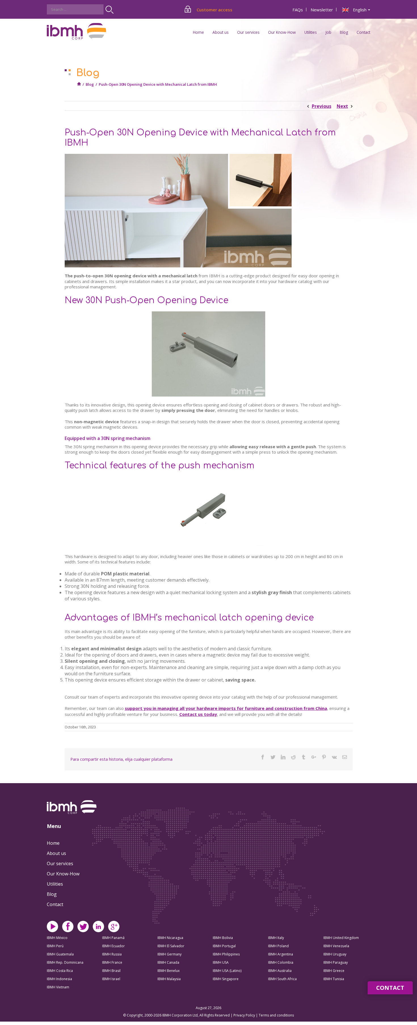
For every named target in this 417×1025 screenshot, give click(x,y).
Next (342, 106)
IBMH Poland (278, 946)
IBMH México (57, 937)
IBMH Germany (169, 954)
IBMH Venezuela (336, 946)
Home (198, 32)
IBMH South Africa (282, 978)
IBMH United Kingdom (341, 937)
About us (56, 853)
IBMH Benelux (168, 970)
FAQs (297, 9)
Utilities (55, 884)
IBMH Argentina (280, 954)
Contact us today (198, 714)
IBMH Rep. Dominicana (65, 962)
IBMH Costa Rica (60, 970)
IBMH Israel (111, 978)
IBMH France (112, 962)
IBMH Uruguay (334, 954)
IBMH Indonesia (59, 978)
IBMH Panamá (113, 937)
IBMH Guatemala (60, 954)
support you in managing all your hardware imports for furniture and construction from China (226, 708)
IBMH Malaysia (169, 978)
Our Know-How (63, 874)
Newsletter (322, 9)
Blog (344, 32)
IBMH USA (221, 962)
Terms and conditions (276, 1015)
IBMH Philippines (226, 954)
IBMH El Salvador (170, 946)
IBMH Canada (168, 962)
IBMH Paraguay (335, 962)
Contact (363, 32)
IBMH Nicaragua (170, 937)
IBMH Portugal (224, 946)
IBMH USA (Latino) (227, 970)
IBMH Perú (55, 946)
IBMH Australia (280, 970)
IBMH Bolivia (223, 937)
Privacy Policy (244, 1015)
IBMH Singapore (226, 978)
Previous (321, 106)
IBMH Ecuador (113, 946)
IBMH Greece (333, 970)
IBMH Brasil (111, 970)
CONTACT (390, 988)
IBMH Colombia (280, 962)
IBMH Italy (276, 937)
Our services (60, 863)
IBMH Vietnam (58, 987)
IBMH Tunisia (333, 978)
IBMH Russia (112, 954)
